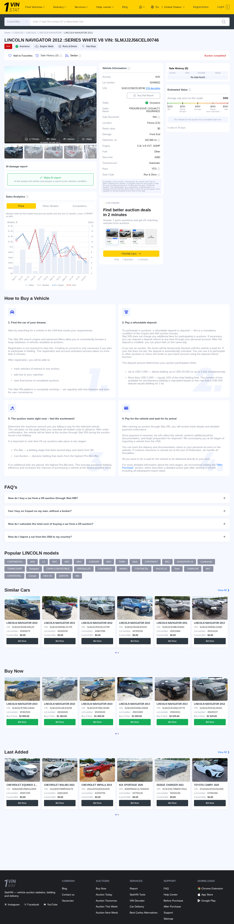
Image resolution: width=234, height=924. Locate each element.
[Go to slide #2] (33, 151)
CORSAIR (94, 561)
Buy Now (101, 888)
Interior (70, 139)
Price (21, 205)
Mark (134, 561)
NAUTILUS (161, 568)
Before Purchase (173, 900)
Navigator (34, 568)
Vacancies (68, 900)
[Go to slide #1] (13, 151)
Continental (206, 561)
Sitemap (168, 918)
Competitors (80, 205)
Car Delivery (137, 906)
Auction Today (104, 894)
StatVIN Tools (137, 894)
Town (177, 568)
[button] (17, 21)
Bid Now (22, 641)
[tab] (115, 652)
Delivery (58, 7)
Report (134, 888)
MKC (54, 561)
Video (89, 139)
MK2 (67, 561)
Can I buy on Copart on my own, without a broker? (40, 510)
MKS (108, 561)
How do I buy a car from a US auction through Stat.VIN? (43, 498)
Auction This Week (107, 906)
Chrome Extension (212, 888)
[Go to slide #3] (53, 151)
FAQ (166, 888)
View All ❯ (224, 590)
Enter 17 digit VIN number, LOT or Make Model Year (58, 21)
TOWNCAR (192, 568)
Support (168, 912)
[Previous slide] (9, 101)
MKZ (167, 561)
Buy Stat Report (145, 95)
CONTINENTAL (15, 561)
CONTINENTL (105, 568)
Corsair (32, 576)
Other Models (50, 205)
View (53, 139)
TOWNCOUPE (14, 568)
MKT (208, 568)
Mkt (77, 576)
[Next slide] (91, 101)
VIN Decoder (137, 900)
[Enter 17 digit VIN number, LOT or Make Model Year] (223, 22)
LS (43, 561)
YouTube (52, 904)
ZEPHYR (63, 576)
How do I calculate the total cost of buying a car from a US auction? (50, 523)
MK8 (32, 561)
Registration (201, 7)
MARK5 (123, 568)
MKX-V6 (47, 576)
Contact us (68, 894)
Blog (125, 7)
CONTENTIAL (14, 576)
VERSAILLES (84, 568)
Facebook (33, 904)
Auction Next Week (107, 912)
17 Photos (34, 139)
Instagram (14, 904)
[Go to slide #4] (73, 151)
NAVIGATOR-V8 (185, 561)
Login (221, 6)
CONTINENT (151, 561)
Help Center (171, 894)
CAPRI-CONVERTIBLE (58, 568)
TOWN (121, 561)
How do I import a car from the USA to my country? (40, 536)
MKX (79, 561)
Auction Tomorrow (106, 900)
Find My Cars (129, 253)
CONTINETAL (142, 568)
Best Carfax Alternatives (144, 912)
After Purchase (172, 906)
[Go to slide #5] (93, 151)
